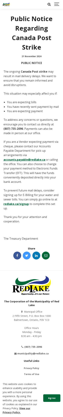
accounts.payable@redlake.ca (24, 160)
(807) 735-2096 (33, 346)
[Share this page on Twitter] (27, 255)
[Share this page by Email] (46, 255)
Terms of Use (31, 374)
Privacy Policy (31, 368)
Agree (52, 398)
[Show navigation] (56, 4)
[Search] (49, 4)
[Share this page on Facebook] (17, 255)
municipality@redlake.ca (33, 353)
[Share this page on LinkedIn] (36, 255)
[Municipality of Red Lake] (6, 4)
